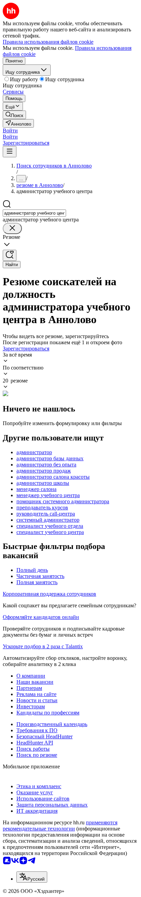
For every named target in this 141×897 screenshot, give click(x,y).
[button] (10, 130)
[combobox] (34, 213)
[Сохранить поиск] (9, 255)
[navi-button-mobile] (9, 151)
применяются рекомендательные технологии (60, 825)
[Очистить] (12, 228)
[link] (14, 115)
